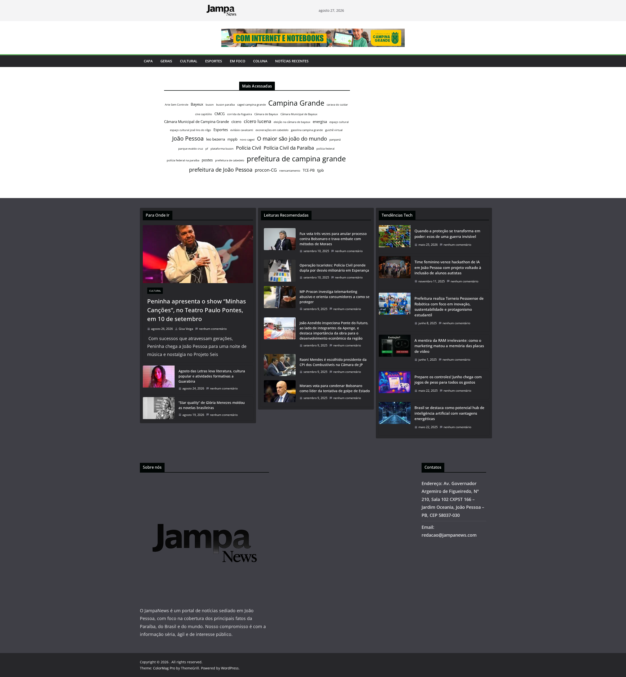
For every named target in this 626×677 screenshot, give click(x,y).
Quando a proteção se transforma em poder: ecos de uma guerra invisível (447, 233)
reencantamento (289, 170)
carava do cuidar (337, 104)
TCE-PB (309, 170)
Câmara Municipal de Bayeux (298, 114)
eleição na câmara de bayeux (292, 122)
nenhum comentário (213, 329)
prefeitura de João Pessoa (220, 169)
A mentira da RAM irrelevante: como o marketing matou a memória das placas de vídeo (449, 346)
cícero (236, 121)
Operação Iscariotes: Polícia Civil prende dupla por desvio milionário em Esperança (334, 268)
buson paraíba (225, 104)
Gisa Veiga (186, 329)
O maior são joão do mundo (292, 138)
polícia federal (325, 148)
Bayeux (197, 104)
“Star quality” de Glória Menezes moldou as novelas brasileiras (212, 405)
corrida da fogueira (239, 114)
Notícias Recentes (292, 61)
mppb (232, 139)
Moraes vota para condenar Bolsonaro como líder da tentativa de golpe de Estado (335, 388)
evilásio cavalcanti (241, 130)
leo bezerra (215, 139)
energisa (320, 121)
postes (207, 159)
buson (210, 104)
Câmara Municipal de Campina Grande (196, 121)
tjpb (320, 170)
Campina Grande (296, 103)
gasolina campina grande (307, 130)
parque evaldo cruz (190, 148)
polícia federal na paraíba (183, 160)
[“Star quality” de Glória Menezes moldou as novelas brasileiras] (159, 409)
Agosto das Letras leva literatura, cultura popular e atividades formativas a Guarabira (212, 376)
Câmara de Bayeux (266, 114)
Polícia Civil (248, 147)
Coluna (260, 61)
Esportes (213, 61)
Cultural (188, 61)
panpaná (335, 139)
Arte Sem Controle (176, 104)
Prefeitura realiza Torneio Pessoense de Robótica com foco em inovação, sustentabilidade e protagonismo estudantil (449, 306)
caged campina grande (251, 104)
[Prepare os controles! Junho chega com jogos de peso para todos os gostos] (395, 385)
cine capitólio (203, 114)
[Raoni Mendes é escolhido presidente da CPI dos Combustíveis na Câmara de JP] (280, 365)
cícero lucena (257, 121)
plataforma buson (222, 148)
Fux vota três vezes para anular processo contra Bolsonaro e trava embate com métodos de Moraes (333, 238)
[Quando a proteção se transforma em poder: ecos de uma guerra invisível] (395, 239)
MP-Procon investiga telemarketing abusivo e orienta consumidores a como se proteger (334, 296)
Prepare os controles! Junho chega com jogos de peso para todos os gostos (448, 379)
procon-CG (266, 170)
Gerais (166, 61)
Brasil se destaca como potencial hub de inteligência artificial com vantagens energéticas (449, 413)
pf (206, 148)
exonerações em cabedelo (272, 130)
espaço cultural (339, 122)
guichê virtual (334, 130)
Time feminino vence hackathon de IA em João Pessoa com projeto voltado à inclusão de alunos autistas (447, 267)
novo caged (247, 139)
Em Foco (237, 61)
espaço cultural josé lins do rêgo (190, 130)
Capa (148, 61)
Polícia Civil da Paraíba (289, 147)
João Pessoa (188, 138)
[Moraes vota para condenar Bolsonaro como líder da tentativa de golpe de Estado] (280, 392)
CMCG (219, 113)
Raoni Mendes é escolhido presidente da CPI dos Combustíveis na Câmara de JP (333, 362)
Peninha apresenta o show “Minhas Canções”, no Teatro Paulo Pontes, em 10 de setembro (196, 310)
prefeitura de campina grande (296, 158)
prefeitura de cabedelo (229, 160)
